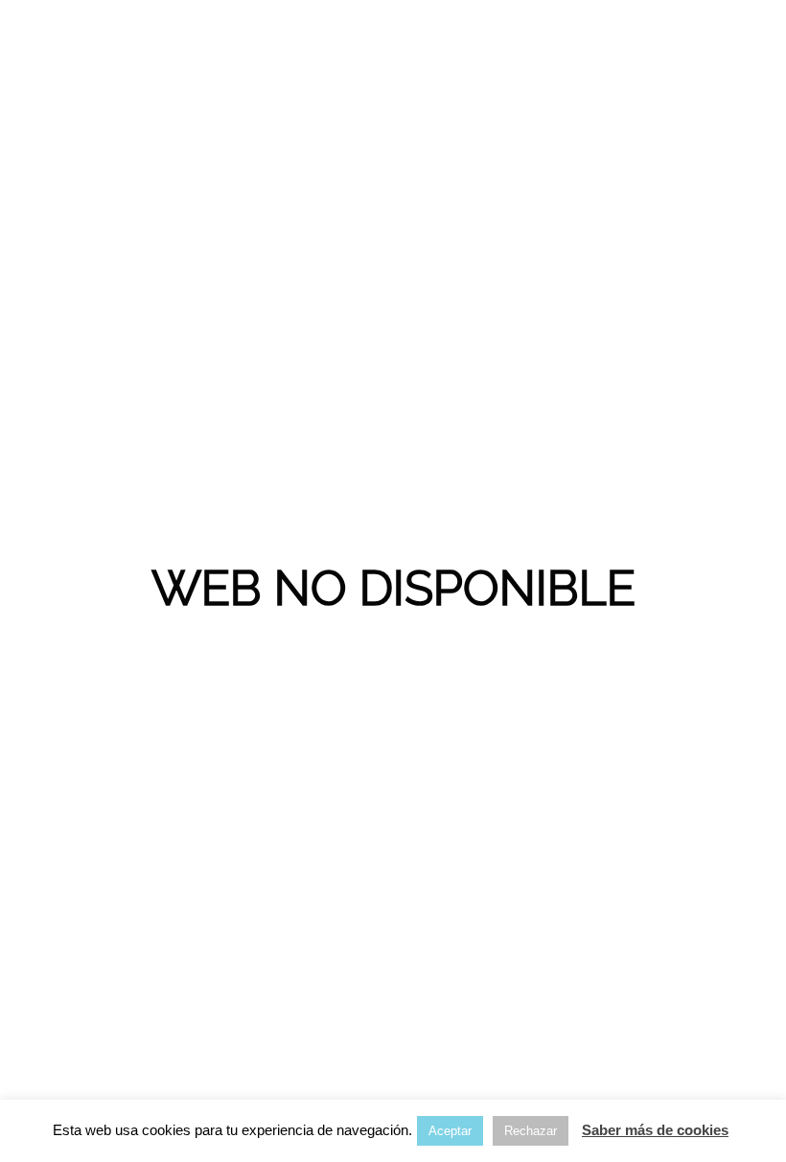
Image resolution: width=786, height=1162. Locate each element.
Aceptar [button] (450, 1131)
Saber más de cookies (655, 1130)
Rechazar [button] (530, 1131)
